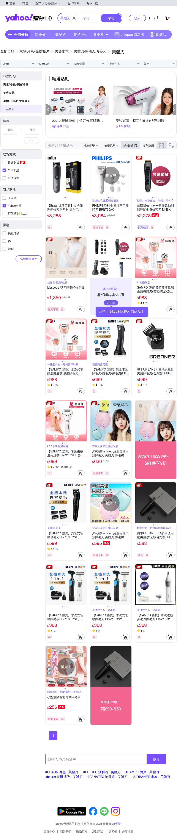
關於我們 (65, 831)
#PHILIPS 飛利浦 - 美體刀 (101, 772)
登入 (137, 18)
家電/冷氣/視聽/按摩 (15, 84)
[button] (49, 109)
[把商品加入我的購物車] (81, 227)
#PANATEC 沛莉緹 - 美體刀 (107, 776)
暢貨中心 (81, 34)
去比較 (110, 303)
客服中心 (49, 831)
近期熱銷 (148, 145)
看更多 (98, 34)
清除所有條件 (28, 259)
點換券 (40, 34)
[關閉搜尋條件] (74, 18)
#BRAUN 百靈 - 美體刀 (61, 772)
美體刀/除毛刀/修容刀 (16, 101)
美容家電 (8, 93)
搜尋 (156, 759)
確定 (31, 140)
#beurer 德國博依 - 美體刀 (63, 776)
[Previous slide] (48, 175)
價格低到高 (111, 145)
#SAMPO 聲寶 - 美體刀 (142, 772)
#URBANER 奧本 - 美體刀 (151, 776)
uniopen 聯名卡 (132, 34)
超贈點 (160, 34)
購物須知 (81, 831)
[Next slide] (84, 175)
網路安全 (98, 831)
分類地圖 (127, 831)
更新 (118, 823)
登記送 (60, 34)
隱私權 (113, 831)
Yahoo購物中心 (28, 18)
